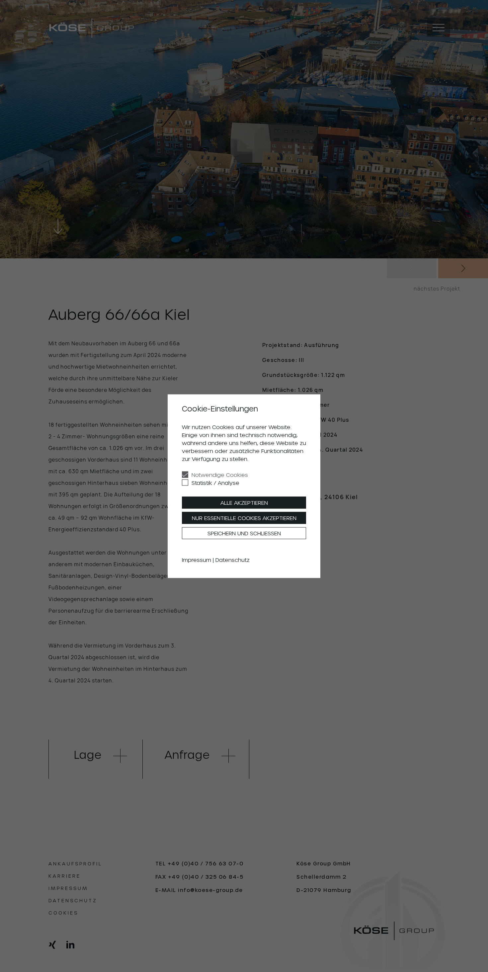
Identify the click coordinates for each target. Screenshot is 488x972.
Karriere (64, 876)
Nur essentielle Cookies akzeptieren (244, 517)
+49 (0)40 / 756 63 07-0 (206, 863)
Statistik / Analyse (215, 482)
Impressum (68, 888)
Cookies (63, 913)
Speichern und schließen (244, 533)
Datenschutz (72, 900)
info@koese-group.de (210, 890)
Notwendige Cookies (220, 474)
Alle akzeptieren (244, 502)
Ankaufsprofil (75, 863)
